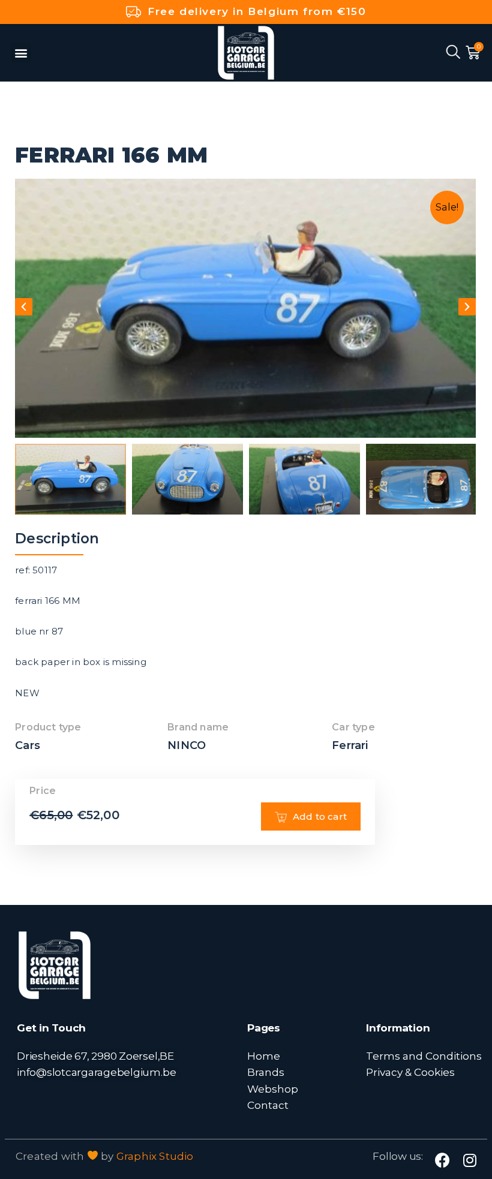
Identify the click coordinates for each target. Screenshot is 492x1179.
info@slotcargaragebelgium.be (96, 1072)
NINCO (186, 745)
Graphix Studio (155, 1156)
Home (263, 1055)
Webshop (272, 1088)
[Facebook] (442, 1160)
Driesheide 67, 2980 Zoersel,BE (95, 1055)
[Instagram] (469, 1160)
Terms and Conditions (424, 1055)
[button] (21, 52)
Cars (27, 745)
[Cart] (473, 52)
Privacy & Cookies (410, 1072)
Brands (265, 1072)
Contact (268, 1105)
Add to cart (320, 816)
